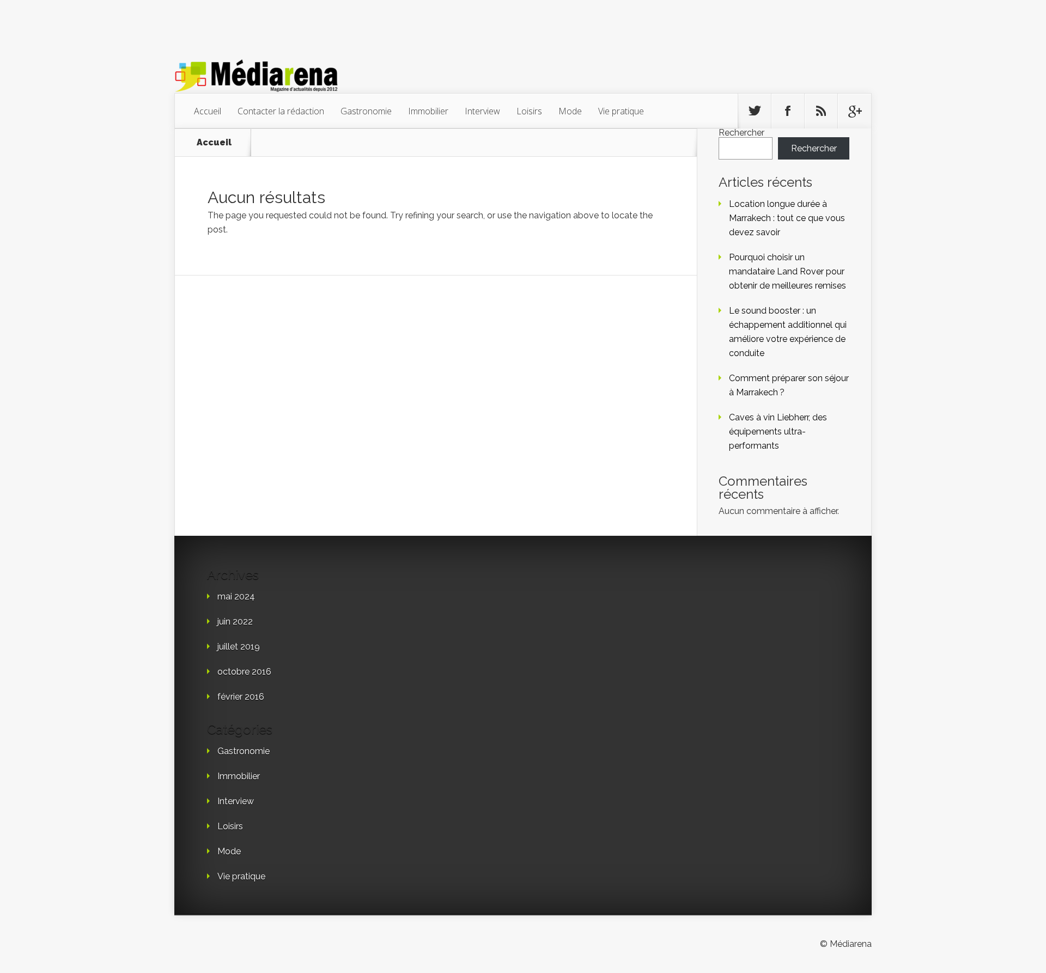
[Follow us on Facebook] (787, 111)
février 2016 (240, 696)
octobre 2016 (244, 671)
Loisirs (529, 111)
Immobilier (428, 111)
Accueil (207, 111)
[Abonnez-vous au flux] (821, 111)
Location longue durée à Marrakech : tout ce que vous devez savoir (787, 218)
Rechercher (741, 132)
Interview (482, 111)
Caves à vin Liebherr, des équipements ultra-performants (778, 431)
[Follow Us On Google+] (854, 111)
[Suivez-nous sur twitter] (754, 111)
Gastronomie (366, 111)
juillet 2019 (238, 646)
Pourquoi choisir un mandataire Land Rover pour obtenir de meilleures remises (787, 271)
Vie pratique (621, 111)
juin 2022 (235, 621)
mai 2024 (236, 596)
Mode (570, 111)
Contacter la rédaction (281, 111)
